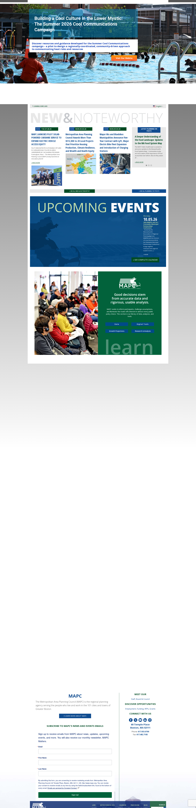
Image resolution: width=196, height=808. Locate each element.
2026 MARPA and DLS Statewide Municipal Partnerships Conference (150, 225)
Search (162, 805)
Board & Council (143, 699)
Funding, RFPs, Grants (146, 709)
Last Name (42, 769)
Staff (133, 699)
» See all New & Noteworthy (79, 191)
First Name (42, 758)
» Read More (139, 162)
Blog (145, 805)
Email (40, 746)
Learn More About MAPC (75, 716)
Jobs (94, 805)
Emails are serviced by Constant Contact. (62, 788)
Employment (130, 709)
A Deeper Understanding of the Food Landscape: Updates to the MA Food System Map (149, 140)
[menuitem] (94, 805)
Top (191, 803)
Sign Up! (75, 795)
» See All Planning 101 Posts (149, 191)
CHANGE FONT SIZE (40, 106)
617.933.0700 (143, 731)
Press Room (135, 805)
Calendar (122, 805)
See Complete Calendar (145, 260)
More (145, 254)
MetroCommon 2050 (107, 805)
